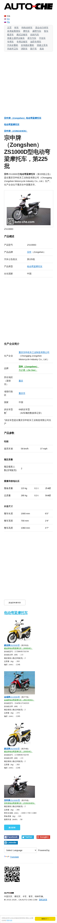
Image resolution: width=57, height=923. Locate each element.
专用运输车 (22, 41)
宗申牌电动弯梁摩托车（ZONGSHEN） (20, 803)
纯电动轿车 (26, 27)
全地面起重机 (27, 45)
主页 (9, 27)
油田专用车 (35, 41)
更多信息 (9, 920)
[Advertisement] (28, 82)
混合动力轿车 (41, 27)
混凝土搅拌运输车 (16, 38)
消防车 (24, 48)
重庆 (21, 381)
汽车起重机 (12, 45)
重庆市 (22, 393)
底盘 (42, 48)
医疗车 (33, 48)
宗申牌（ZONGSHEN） (16, 131)
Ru (8, 22)
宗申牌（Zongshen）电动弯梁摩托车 (22, 118)
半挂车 (42, 38)
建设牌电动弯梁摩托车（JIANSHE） (18, 648)
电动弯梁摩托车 (11, 124)
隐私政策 (43, 900)
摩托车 (26, 31)
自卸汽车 (34, 34)
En (8, 19)
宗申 (29, 252)
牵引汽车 (31, 38)
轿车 (16, 27)
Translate (14, 857)
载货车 (10, 34)
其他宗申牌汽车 (15, 603)
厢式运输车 (22, 34)
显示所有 (12, 827)
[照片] (28, 208)
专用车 (10, 41)
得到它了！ (45, 919)
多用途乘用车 (13, 31)
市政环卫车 (12, 48)
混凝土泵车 (42, 45)
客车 (46, 31)
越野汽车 (36, 31)
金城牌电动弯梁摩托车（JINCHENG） (19, 700)
